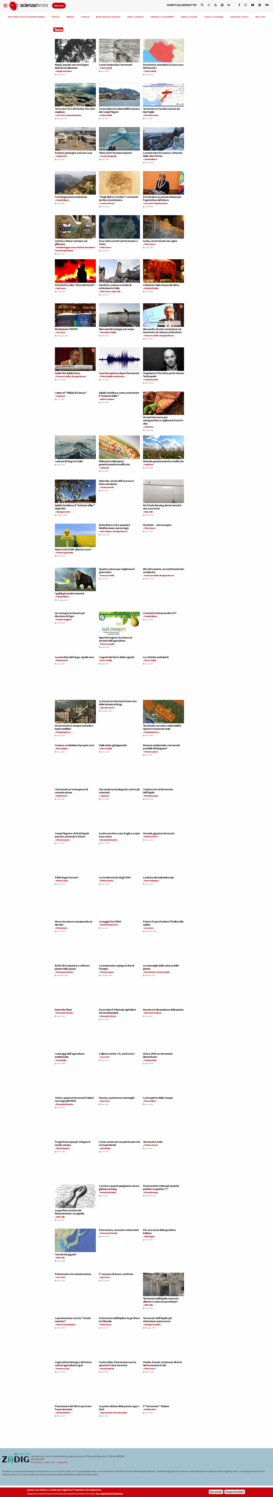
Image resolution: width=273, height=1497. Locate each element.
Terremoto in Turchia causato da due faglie (161, 110)
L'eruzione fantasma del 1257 (159, 613)
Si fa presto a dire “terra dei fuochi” (75, 285)
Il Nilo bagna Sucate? (67, 877)
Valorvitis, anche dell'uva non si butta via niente (116, 482)
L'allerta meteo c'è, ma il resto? (117, 1053)
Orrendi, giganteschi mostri (158, 833)
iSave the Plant (63, 1009)
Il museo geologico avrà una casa (73, 153)
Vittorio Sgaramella (64, 552)
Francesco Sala (62, 1368)
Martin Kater (149, 972)
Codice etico (49, 1462)
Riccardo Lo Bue (151, 115)
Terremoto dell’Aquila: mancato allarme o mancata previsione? (161, 1300)
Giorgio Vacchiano (64, 71)
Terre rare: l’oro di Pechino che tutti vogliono (75, 110)
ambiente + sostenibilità (162, 16)
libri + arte (260, 16)
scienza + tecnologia (214, 16)
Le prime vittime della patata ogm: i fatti (119, 1407)
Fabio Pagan (149, 1236)
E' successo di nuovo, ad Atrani (116, 1274)
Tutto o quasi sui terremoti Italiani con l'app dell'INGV (74, 1099)
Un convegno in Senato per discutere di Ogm (70, 614)
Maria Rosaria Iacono (109, 924)
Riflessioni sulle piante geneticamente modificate (114, 462)
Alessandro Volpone (153, 1012)
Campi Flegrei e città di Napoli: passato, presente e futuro (72, 835)
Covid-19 (85, 16)
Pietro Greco (105, 247)
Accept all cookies (235, 1492)
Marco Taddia (106, 660)
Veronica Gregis (162, 972)
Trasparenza (62, 1462)
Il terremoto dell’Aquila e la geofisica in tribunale (119, 1319)
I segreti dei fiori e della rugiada (116, 657)
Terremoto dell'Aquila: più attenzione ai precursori (157, 1319)
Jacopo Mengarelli (108, 156)
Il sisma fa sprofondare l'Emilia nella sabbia (163, 923)
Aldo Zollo (116, 291)
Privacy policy (37, 1462)
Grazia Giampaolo (73, 115)
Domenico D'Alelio (108, 332)
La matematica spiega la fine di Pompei (116, 967)
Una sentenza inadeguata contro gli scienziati (119, 790)
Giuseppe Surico (63, 511)
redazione (60, 396)
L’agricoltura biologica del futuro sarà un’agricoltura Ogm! (73, 1363)
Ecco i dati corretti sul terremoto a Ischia (118, 242)
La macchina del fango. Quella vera (74, 657)
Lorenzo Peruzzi (107, 203)
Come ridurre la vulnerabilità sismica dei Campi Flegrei (119, 110)
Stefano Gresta (151, 1145)
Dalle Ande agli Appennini (113, 745)
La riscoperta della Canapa (158, 1097)
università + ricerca (239, 16)
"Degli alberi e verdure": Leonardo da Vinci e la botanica (118, 198)
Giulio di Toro (61, 795)
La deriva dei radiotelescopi (158, 877)
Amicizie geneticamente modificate (163, 461)
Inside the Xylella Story (67, 373)
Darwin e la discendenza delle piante (163, 1009)
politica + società (189, 16)
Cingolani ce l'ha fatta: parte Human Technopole (163, 374)
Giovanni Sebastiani (108, 1233)
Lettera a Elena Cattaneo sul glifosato (71, 242)
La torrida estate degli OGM (114, 877)
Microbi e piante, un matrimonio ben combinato (163, 570)
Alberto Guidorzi (107, 399)
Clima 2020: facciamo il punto (115, 153)
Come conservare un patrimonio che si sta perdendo (119, 1143)
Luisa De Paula (150, 1060)
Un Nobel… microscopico (157, 525)
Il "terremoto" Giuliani (156, 1406)
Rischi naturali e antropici (108, 16)
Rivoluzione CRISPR (66, 329)
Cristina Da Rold (151, 379)
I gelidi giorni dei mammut (69, 593)
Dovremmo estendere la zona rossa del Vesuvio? (163, 66)
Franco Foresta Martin (65, 1324)
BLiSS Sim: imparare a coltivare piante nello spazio (72, 967)
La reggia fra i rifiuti (110, 921)
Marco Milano (106, 531)
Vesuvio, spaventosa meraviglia (117, 1097)
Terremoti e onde (153, 1142)
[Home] (30, 6)
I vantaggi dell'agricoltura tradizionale (69, 1055)
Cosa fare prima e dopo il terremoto (119, 373)
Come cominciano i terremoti (115, 64)
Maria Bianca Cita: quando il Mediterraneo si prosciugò (114, 526)
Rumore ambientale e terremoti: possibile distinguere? (161, 746)
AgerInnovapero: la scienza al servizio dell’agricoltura (115, 639)
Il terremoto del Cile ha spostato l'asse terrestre (73, 1407)
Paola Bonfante (160, 203)
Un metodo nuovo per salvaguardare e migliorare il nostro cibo (163, 420)
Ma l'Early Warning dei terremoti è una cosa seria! (162, 506)
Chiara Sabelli (106, 68)
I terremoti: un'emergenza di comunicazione (71, 790)
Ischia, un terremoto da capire (160, 241)
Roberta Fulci (62, 660)
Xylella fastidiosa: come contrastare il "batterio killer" (119, 394)
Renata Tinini (62, 880)
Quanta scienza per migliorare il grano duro (117, 570)
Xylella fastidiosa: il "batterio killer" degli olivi (75, 506)
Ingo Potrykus (106, 1412)
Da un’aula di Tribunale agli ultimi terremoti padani (117, 1011)
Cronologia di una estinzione (71, 197)
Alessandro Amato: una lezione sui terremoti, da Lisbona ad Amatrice (162, 330)
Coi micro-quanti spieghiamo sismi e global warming (119, 1187)
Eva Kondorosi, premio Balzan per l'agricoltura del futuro (162, 198)
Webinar (70, 16)
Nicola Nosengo (151, 795)
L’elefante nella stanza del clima (161, 285)
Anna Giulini (61, 1060)
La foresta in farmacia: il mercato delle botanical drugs (118, 702)
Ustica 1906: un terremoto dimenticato (158, 1055)
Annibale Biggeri (63, 247)
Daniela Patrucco (63, 732)
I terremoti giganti (65, 1254)
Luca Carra (60, 115)
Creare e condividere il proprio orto (74, 745)
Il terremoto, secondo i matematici (119, 1230)
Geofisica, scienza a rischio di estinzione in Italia (115, 286)
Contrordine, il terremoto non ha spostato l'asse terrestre (117, 1363)
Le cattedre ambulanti (155, 657)
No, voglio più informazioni (109, 1493)
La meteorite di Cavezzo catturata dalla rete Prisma (162, 154)
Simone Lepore (151, 751)
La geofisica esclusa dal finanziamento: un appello (69, 1211)
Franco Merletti (77, 247)
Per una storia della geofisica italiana (159, 1231)
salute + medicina (135, 16)
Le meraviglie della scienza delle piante (161, 967)
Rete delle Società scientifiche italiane (26, 16)
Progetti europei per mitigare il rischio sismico (72, 1143)
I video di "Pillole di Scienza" (71, 392)
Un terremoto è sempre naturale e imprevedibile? (74, 727)
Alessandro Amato (108, 1016)
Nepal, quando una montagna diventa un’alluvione (72, 66)
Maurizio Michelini (108, 1192)
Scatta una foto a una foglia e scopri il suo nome (119, 835)
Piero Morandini (120, 1412)
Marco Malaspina (151, 880)
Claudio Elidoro (150, 159)
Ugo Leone (61, 288)
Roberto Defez (150, 836)
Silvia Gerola (61, 928)
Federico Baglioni (63, 619)
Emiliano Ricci (150, 1409)
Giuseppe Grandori (152, 1324)
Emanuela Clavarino (108, 839)
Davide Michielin (151, 288)
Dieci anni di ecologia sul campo (116, 329)
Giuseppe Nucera (166, 335)
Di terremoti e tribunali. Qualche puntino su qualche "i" (161, 1187)
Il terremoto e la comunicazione (73, 1274)
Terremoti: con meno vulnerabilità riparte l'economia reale (162, 727)
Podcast (56, 16)
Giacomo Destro (107, 707)
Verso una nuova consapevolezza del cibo (73, 923)
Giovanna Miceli (107, 1368)
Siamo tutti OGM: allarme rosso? (73, 549)
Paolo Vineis (68, 250)
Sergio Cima (61, 156)
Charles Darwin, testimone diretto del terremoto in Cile (162, 1363)
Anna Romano (118, 376)
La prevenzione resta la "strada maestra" (73, 1319)
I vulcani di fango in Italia (69, 461)
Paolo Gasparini (62, 1148)
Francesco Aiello (151, 335)
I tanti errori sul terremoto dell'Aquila (158, 790)
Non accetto (216, 1492)
